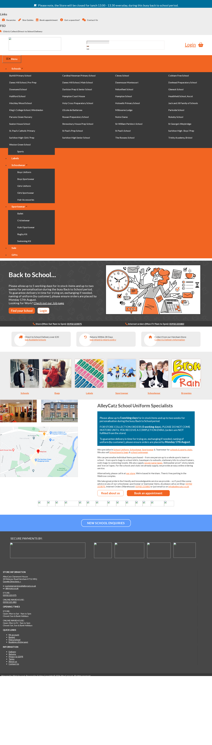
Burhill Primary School (20, 75)
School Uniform (121, 449)
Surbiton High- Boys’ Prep (181, 130)
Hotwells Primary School (127, 103)
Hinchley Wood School (20, 103)
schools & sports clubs (181, 449)
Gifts (14, 254)
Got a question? (72, 20)
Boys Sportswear (25, 179)
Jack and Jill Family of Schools (183, 103)
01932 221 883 (9, 602)
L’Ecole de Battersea (72, 110)
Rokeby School (175, 117)
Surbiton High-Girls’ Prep (21, 137)
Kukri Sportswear (26, 227)
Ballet (20, 213)
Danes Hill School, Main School (77, 82)
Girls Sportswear (25, 192)
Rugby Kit (22, 234)
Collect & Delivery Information (170, 339)
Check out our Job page (49, 303)
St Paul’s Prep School (72, 130)
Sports (20, 151)
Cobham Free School (178, 75)
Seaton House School (19, 123)
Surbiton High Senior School (76, 137)
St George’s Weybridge (179, 123)
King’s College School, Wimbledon (26, 110)
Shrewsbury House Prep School (77, 123)
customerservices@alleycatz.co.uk (20, 586)
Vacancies (11, 20)
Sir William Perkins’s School (128, 123)
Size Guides (27, 20)
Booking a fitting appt (18, 642)
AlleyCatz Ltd (67, 676)
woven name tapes (153, 462)
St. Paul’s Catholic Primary (22, 130)
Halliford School (17, 96)
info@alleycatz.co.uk (178, 486)
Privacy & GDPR (16, 656)
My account (14, 635)
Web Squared (19, 676)
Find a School (14, 639)
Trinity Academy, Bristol (180, 137)
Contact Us (92, 20)
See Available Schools (35, 339)
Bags (57, 393)
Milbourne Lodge (123, 110)
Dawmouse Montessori (126, 82)
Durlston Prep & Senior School (77, 89)
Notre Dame (121, 117)
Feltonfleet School (124, 89)
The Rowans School (124, 137)
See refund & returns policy (103, 339)
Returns (12, 654)
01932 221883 (176, 323)
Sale (14, 247)
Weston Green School (20, 144)
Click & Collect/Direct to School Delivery (22, 31)
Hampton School (123, 96)
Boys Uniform (24, 172)
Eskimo (40, 676)
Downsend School (18, 89)
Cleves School (122, 75)
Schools (16, 68)
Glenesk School (175, 89)
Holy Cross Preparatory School (77, 103)
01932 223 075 (9, 595)
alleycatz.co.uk (11, 588)
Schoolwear (18, 165)
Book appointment (48, 20)
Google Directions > (12, 581)
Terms (11, 659)
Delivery (12, 651)
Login (190, 44)
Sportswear (18, 206)
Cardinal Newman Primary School (78, 75)
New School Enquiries (106, 523)
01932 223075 (74, 323)
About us (13, 661)
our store (130, 473)
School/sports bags (118, 452)
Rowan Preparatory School (75, 117)
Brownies (186, 393)
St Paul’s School (123, 130)
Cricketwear (23, 220)
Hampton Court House (73, 96)
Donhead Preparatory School (182, 82)
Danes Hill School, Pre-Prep (22, 82)
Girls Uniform (24, 185)
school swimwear (139, 452)
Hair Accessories (25, 199)
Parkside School (176, 110)
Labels (15, 158)
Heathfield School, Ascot (180, 96)
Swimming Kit (24, 241)
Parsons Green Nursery (20, 117)
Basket (12, 637)
